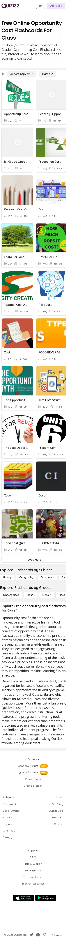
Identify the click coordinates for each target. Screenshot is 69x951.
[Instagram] (44, 935)
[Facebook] (38, 935)
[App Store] (23, 898)
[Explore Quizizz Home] (10, 5)
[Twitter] (31, 935)
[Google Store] (45, 898)
